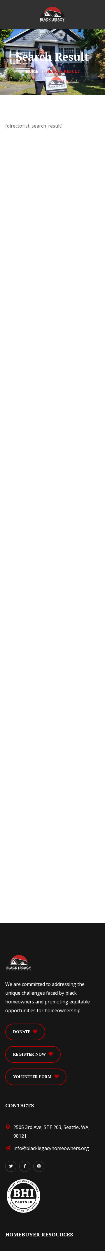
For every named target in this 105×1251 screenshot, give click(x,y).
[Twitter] (10, 1166)
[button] (25, 1032)
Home (32, 71)
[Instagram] (38, 1166)
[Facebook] (24, 1166)
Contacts (19, 1105)
